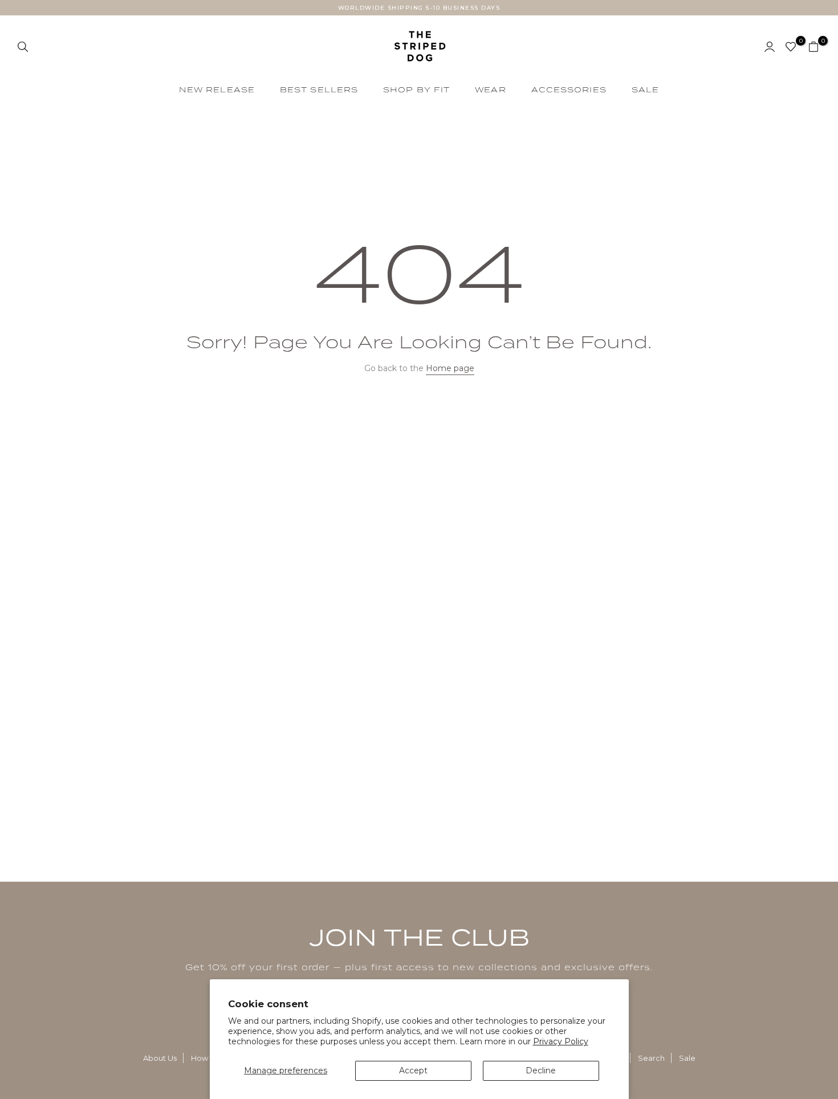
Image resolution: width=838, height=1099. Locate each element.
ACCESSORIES (569, 89)
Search (651, 1058)
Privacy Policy (560, 1041)
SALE (645, 89)
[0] (791, 47)
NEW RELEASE (217, 89)
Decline (541, 1070)
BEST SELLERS (319, 89)
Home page (450, 368)
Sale (687, 1058)
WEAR (490, 89)
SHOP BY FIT (416, 89)
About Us (160, 1058)
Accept (413, 1070)
